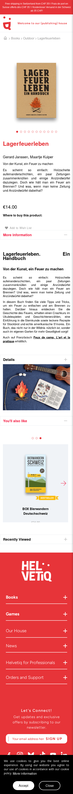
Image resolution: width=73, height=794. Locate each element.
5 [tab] (33, 132)
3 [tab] (25, 132)
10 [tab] (52, 132)
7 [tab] (40, 132)
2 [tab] (21, 132)
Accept (23, 785)
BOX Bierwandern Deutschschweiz (35, 511)
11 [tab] (56, 132)
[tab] (36, 234)
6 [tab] (37, 132)
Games (12, 614)
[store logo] (7, 23)
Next (63, 483)
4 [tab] (29, 132)
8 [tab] (44, 132)
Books (15, 38)
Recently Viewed (17, 539)
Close (50, 785)
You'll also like (15, 420)
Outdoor (28, 38)
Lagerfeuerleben (49, 38)
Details (9, 359)
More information (17, 234)
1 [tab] (17, 132)
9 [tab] (48, 132)
